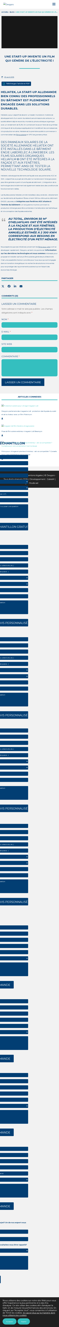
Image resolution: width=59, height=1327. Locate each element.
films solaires (21, 135)
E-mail (6, 331)
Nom (5, 319)
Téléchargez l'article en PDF (17, 84)
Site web (7, 344)
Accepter (9, 1322)
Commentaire (11, 356)
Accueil (5, 12)
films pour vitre (44, 247)
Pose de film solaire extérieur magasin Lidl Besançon (22, 431)
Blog (12, 12)
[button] (53, 4)
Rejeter (23, 1322)
